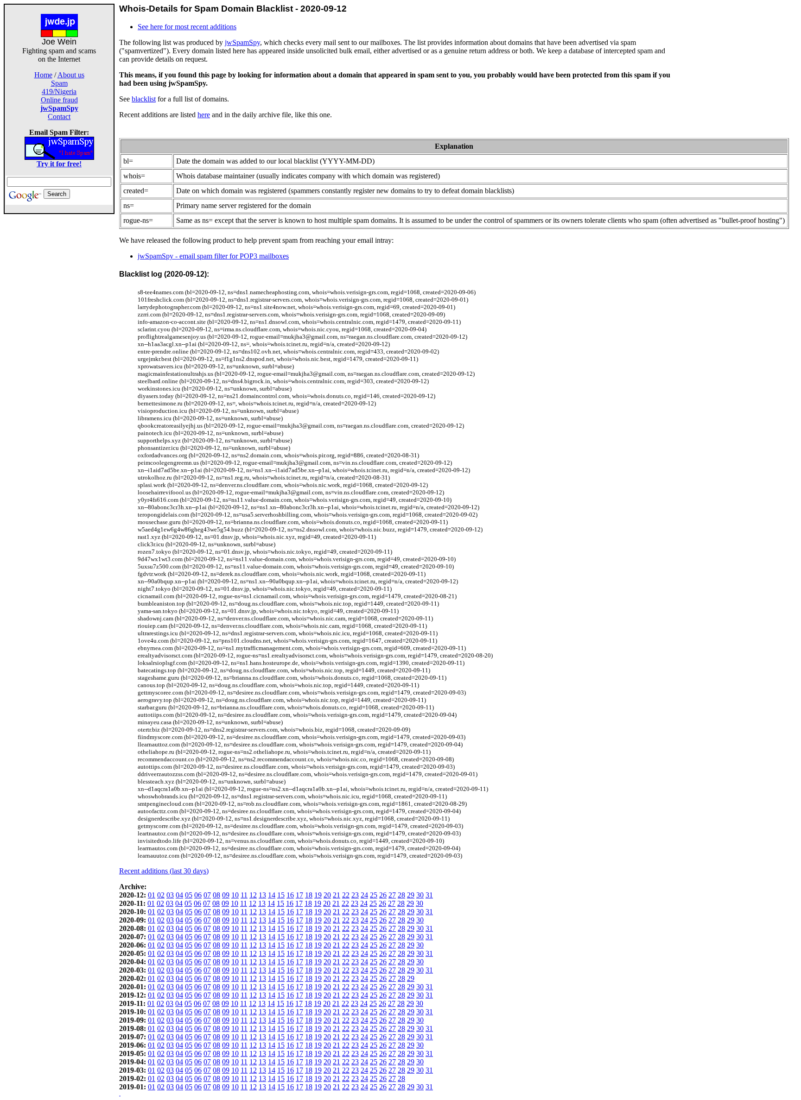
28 (401, 895)
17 (299, 895)
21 (336, 895)
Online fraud (59, 100)
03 (170, 895)
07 (207, 895)
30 (420, 895)
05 (188, 895)
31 (429, 895)
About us (70, 75)
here (203, 115)
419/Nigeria (59, 91)
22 (346, 895)
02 (161, 895)
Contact (59, 116)
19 (318, 895)
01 (151, 895)
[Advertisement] (59, 353)
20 (327, 895)
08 (216, 895)
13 (262, 895)
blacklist (144, 99)
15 (281, 895)
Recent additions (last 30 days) (164, 871)
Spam (59, 83)
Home (43, 75)
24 (364, 895)
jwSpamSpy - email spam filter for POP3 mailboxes (213, 256)
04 (179, 895)
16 (290, 895)
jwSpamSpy (242, 42)
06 (198, 895)
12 (253, 895)
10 (235, 895)
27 (392, 895)
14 (271, 895)
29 (410, 895)
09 (225, 895)
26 (383, 895)
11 (244, 895)
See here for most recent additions (187, 27)
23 (355, 895)
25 (373, 895)
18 (308, 895)
